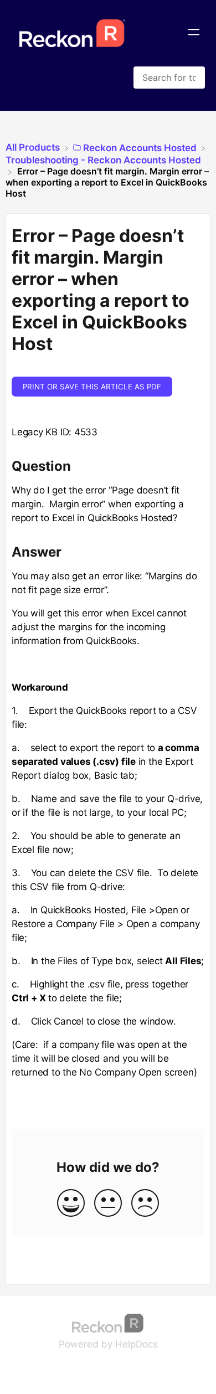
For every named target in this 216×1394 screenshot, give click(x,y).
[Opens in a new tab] (108, 1322)
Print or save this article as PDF (92, 386)
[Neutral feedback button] (108, 1204)
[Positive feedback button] (71, 1204)
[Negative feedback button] (145, 1204)
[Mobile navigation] (193, 33)
